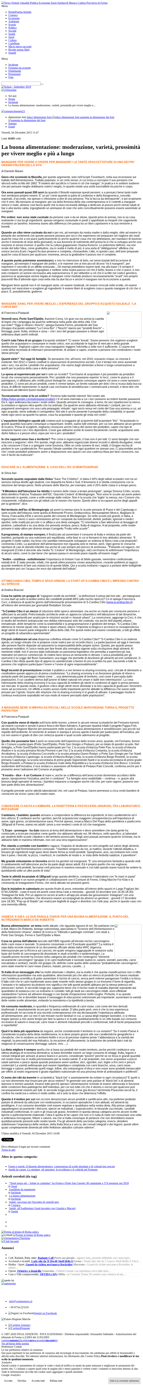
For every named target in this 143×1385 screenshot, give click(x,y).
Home (11, 99)
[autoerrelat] (8, 1283)
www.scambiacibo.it (119, 602)
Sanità (14, 1211)
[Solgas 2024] (16, 86)
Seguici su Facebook (45, 1313)
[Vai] (42, 84)
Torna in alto (8, 1149)
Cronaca (15, 1205)
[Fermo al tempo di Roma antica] (20, 1231)
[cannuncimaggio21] (13, 111)
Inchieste (13, 102)
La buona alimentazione (22, 1195)
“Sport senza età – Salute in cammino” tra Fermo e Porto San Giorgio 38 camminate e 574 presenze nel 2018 (69, 1183)
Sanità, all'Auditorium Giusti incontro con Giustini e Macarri (42, 1208)
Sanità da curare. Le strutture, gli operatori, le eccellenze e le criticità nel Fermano (53, 1169)
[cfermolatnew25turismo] (15, 1238)
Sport (14, 1186)
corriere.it (11, 1340)
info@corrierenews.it (20, 1301)
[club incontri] (10, 1241)
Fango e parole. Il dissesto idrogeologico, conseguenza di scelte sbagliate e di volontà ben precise (61, 1166)
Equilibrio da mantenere (22, 1189)
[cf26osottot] (8, 89)
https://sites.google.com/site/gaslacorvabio (28, 399)
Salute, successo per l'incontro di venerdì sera (34, 1202)
